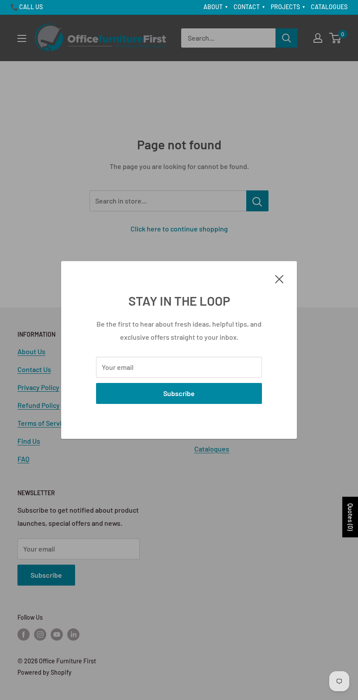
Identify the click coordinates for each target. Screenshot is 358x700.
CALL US (31, 6)
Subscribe (179, 393)
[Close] (279, 278)
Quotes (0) (350, 517)
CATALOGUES (329, 6)
